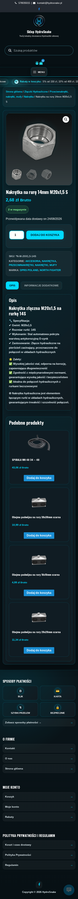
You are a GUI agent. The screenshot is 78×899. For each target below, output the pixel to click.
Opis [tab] (12, 285)
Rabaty (9, 816)
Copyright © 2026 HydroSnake (39, 892)
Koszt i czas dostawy (18, 844)
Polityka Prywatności (18, 854)
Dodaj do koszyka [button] (39, 477)
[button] (66, 119)
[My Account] (37, 63)
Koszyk (9, 796)
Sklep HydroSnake (39, 31)
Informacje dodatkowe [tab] (41, 285)
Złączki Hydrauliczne (36, 91)
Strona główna (14, 91)
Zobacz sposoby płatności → (23, 722)
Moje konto (12, 806)
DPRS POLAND (29, 270)
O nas (8, 758)
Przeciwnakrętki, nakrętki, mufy (33, 265)
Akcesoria (32, 261)
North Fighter (50, 270)
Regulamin (11, 865)
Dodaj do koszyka (45, 234)
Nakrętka (29, 96)
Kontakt (10, 748)
